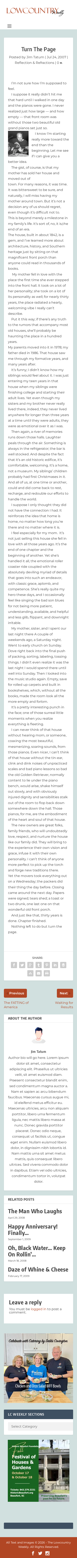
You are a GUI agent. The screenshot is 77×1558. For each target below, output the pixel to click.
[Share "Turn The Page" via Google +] (30, 965)
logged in (38, 1309)
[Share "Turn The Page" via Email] (38, 973)
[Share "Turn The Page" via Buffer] (63, 965)
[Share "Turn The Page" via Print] (47, 973)
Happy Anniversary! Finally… (33, 1229)
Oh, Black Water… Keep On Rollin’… (37, 1251)
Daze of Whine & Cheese (38, 1269)
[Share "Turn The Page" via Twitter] (22, 965)
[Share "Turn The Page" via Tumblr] (38, 965)
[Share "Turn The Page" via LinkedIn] (55, 965)
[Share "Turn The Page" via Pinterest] (47, 965)
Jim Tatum (35, 57)
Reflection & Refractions (34, 63)
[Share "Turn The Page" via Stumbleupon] (30, 973)
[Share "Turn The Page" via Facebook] (14, 965)
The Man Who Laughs (35, 1211)
